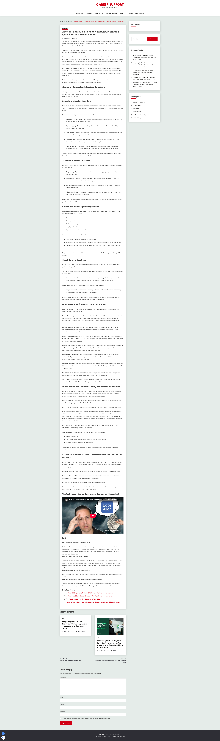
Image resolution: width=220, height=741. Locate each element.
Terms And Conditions (118, 736)
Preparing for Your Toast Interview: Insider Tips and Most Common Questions (143, 72)
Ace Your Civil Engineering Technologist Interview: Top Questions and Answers (90, 593)
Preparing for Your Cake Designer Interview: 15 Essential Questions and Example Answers (93, 602)
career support (110, 4)
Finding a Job (99, 13)
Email (62, 704)
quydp (75, 38)
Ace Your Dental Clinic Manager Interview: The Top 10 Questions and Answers (90, 596)
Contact (130, 13)
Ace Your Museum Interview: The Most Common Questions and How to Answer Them (145, 85)
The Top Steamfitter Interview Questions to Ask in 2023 (83, 599)
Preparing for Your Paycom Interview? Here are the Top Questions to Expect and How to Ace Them (110, 644)
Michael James (82, 631)
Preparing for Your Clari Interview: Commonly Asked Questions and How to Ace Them (74, 625)
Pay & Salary (80, 13)
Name (62, 697)
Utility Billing (137, 118)
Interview (89, 13)
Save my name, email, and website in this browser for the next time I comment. (86, 719)
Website (62, 711)
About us (123, 13)
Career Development (111, 13)
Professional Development (141, 115)
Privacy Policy (139, 13)
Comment (63, 677)
